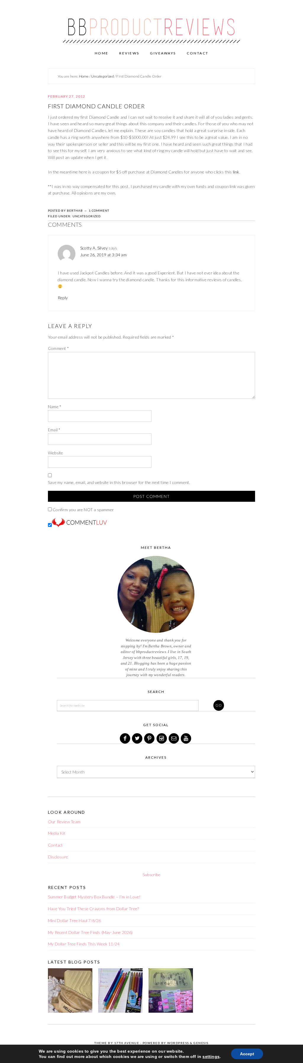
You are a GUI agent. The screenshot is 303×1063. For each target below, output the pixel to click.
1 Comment (99, 210)
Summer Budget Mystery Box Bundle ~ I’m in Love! (94, 896)
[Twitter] (137, 738)
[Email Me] (174, 738)
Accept (247, 1053)
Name (54, 406)
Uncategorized (86, 216)
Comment (58, 348)
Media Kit (56, 833)
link (236, 171)
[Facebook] (125, 738)
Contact (55, 844)
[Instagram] (162, 738)
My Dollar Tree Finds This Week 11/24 (84, 943)
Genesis (201, 1043)
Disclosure (58, 856)
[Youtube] (186, 738)
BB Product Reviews (151, 23)
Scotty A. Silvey (94, 247)
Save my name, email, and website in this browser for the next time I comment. (119, 482)
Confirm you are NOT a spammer (83, 509)
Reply (63, 297)
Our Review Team (64, 821)
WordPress (178, 1043)
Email (54, 429)
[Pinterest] (149, 738)
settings (211, 1056)
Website (55, 452)
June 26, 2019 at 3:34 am (103, 254)
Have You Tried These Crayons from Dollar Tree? (93, 908)
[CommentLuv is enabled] (79, 525)
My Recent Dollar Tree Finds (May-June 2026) (90, 932)
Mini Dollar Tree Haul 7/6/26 (74, 920)
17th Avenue (126, 1043)
